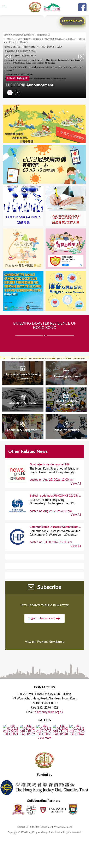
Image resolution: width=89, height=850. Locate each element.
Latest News (72, 21)
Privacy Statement (62, 827)
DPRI (51, 7)
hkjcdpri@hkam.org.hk (49, 712)
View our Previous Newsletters (44, 641)
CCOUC (31, 809)
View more (44, 738)
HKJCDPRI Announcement (29, 85)
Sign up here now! (42, 618)
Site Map (34, 827)
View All (76, 483)
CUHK (18, 809)
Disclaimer (46, 827)
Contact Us (22, 827)
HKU (73, 809)
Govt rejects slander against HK (49, 464)
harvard (52, 809)
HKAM (35, 7)
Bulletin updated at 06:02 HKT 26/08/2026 (57, 495)
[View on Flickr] (11, 734)
